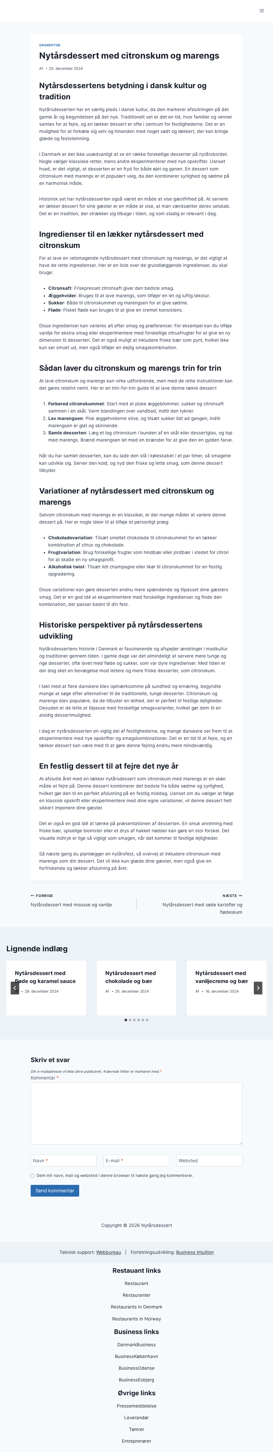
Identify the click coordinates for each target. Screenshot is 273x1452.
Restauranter (136, 1295)
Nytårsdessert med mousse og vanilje (71, 901)
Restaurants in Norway (136, 1319)
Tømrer (136, 1429)
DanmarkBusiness (136, 1344)
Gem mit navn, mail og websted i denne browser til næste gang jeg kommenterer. (115, 1175)
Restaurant (136, 1283)
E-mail (114, 1160)
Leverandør (136, 1417)
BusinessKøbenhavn (136, 1356)
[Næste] (258, 988)
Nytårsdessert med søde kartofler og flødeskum (202, 904)
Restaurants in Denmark (136, 1307)
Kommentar (45, 1077)
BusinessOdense (137, 1368)
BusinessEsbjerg (136, 1379)
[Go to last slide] (15, 988)
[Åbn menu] (262, 10)
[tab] (126, 1020)
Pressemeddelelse (136, 1406)
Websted (188, 1160)
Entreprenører (136, 1441)
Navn (40, 1160)
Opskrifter (50, 45)
